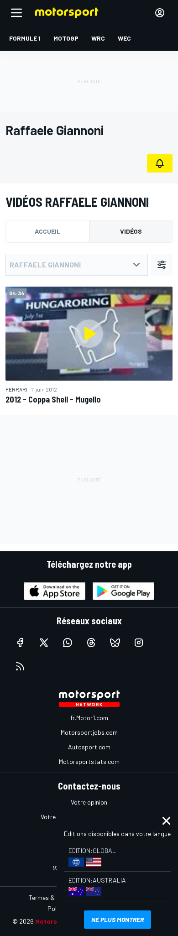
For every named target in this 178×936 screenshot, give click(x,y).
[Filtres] (162, 265)
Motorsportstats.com (89, 761)
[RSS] (20, 666)
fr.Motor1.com (89, 718)
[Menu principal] (16, 12)
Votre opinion (89, 802)
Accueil (47, 231)
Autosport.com (89, 747)
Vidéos (131, 231)
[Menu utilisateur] (160, 13)
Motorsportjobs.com (89, 732)
